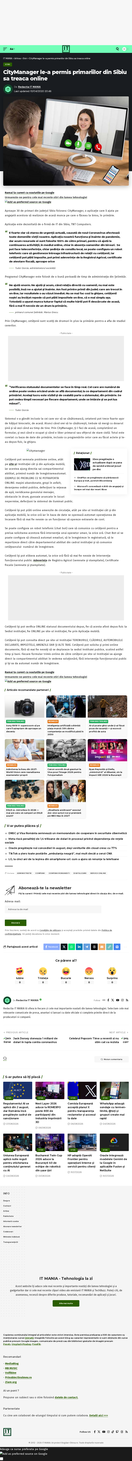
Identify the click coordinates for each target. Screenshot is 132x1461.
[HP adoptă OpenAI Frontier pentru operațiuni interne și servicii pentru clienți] (82, 1142)
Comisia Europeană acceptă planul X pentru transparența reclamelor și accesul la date (82, 1111)
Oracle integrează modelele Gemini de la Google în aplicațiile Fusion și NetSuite (113, 1163)
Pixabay (26, 1344)
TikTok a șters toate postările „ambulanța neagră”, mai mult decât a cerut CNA (60, 853)
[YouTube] (117, 1000)
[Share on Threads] (94, 947)
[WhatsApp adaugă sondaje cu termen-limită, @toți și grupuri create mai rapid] (114, 1090)
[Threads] (122, 1432)
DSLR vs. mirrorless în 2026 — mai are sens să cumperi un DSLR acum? (24, 813)
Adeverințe (40, 560)
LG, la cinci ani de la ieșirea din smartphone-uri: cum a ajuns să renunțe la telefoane (64, 859)
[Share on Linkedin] (79, 947)
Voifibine (10, 1372)
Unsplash (17, 1344)
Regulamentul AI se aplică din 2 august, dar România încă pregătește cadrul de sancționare (17, 1111)
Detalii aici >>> (98, 1415)
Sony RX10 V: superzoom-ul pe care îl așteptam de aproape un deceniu (23, 728)
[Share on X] (64, 947)
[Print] (117, 947)
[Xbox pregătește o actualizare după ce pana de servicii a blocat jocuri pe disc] (82, 464)
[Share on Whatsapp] (71, 947)
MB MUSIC (11, 1368)
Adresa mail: (13, 901)
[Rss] (127, 1000)
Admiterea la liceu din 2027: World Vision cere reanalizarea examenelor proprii (23, 772)
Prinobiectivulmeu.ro (18, 1377)
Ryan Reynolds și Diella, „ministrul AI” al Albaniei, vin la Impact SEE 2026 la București (105, 772)
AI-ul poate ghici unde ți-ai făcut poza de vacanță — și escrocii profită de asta (107, 728)
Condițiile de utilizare (50, 930)
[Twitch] (117, 1432)
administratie (24, 873)
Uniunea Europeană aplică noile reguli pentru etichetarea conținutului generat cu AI (16, 1163)
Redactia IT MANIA (29, 86)
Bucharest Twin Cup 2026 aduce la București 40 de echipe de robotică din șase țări (48, 1163)
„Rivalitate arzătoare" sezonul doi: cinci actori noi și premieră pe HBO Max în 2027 (64, 813)
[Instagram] (122, 1000)
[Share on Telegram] (86, 947)
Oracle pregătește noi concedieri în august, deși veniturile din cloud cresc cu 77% (63, 848)
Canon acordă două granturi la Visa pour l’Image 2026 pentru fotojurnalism (64, 772)
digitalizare (80, 873)
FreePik (36, 1344)
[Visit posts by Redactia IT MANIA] (7, 1000)
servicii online (98, 873)
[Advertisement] (66, 22)
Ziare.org (11, 1382)
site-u (12, 464)
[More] (125, 947)
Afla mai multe (66, 1303)
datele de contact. (66, 1397)
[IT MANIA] (66, 49)
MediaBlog (12, 1363)
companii (40, 873)
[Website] (104, 1000)
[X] (112, 1000)
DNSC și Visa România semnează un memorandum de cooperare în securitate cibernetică (68, 833)
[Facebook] (108, 1000)
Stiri (7, 64)
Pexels (6, 1344)
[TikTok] (113, 1432)
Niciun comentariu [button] (113, 1059)
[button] (6, 49)
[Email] (102, 947)
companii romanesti (59, 873)
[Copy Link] (109, 947)
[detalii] (29, 1338)
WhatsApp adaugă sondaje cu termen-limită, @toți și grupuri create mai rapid (113, 1111)
